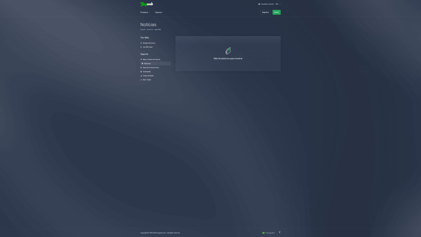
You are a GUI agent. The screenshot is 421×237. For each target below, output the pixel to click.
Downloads (147, 72)
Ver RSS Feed (147, 47)
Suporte (142, 29)
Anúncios (150, 29)
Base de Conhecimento (151, 67)
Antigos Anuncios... (149, 43)
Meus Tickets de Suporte (151, 59)
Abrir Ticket (147, 80)
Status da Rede (148, 76)
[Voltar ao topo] (279, 232)
